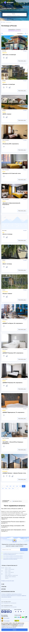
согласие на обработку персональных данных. (14, 556)
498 (17, 486)
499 (20, 486)
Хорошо (14, 629)
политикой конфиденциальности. (9, 554)
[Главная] (1, 22)
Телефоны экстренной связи (7, 580)
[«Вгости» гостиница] (14, 222)
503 (9, 488)
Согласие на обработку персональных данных (11, 594)
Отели (4, 22)
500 (23, 486)
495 (7, 486)
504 (13, 488)
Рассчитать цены (22, 61)
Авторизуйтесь (11, 29)
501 (3, 488)
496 (10, 486)
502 (6, 488)
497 (13, 486)
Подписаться (24, 549)
